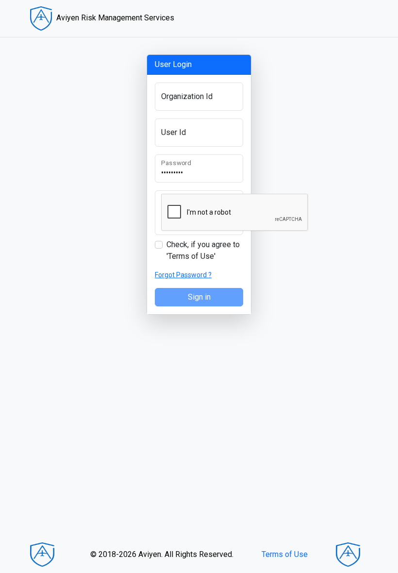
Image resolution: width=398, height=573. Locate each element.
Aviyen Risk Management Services (114, 17)
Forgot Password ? (183, 275)
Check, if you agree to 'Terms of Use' (203, 250)
